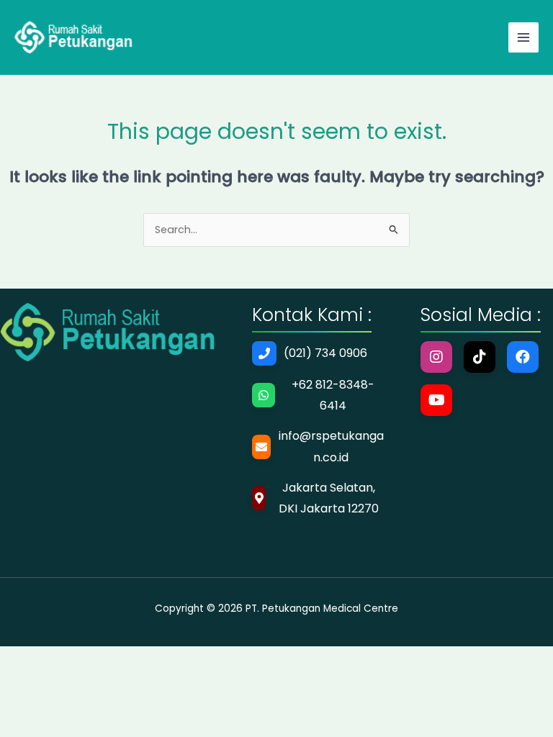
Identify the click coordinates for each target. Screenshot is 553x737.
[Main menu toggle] (523, 37)
